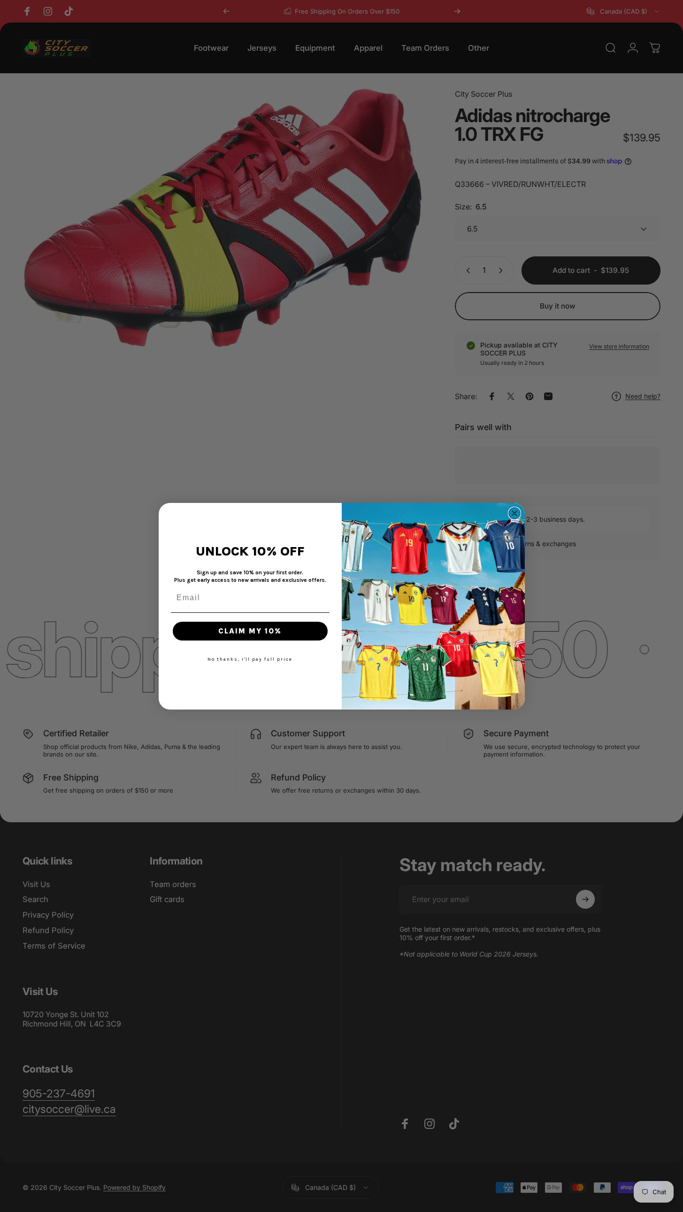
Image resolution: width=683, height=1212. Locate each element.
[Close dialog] (514, 513)
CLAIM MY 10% (250, 630)
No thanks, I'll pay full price (249, 659)
